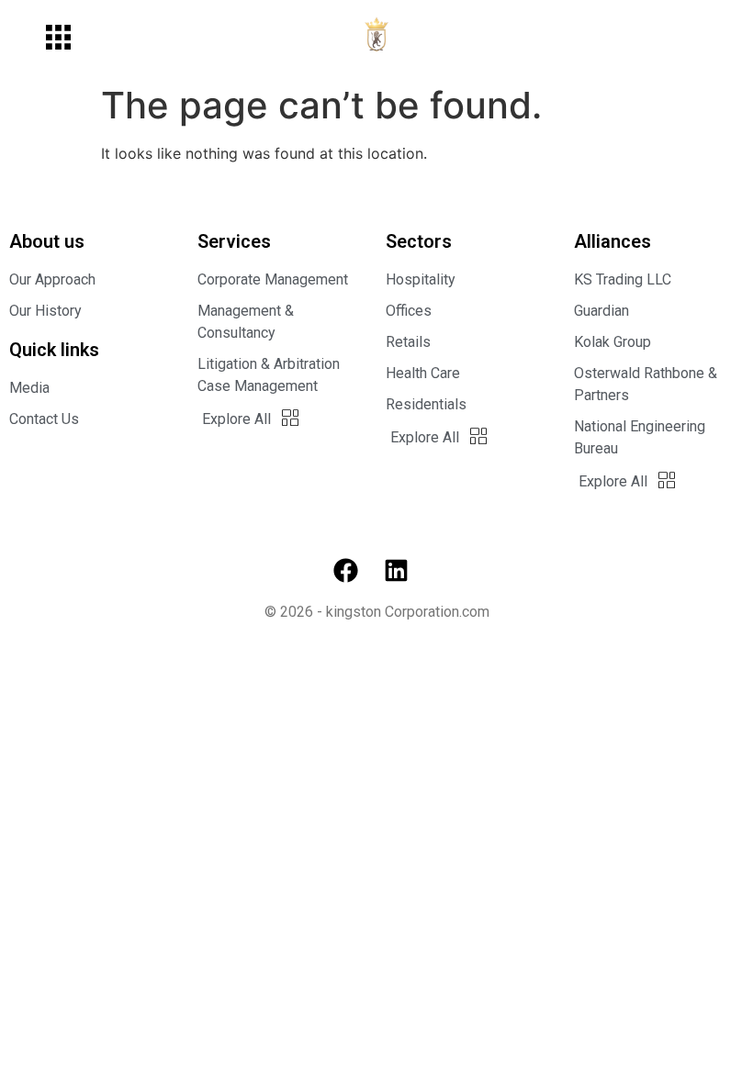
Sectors (419, 241)
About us (46, 241)
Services (234, 241)
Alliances (612, 241)
